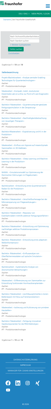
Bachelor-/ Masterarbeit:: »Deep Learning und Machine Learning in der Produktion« (25, 160)
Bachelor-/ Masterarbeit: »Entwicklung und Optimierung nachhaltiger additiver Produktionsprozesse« (25, 227)
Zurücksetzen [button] (13, 53)
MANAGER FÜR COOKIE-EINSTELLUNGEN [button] (25, 370)
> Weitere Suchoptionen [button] (20, 45)
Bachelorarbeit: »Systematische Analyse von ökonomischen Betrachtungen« (20, 268)
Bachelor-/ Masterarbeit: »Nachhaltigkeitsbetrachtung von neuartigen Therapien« (24, 119)
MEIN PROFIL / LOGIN (41, 13)
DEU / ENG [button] (23, 13)
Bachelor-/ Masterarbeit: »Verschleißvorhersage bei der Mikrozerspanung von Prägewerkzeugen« (24, 200)
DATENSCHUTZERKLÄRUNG (26, 359)
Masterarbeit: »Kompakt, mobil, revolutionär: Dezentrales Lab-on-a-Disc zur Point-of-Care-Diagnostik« (25, 92)
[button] (42, 6)
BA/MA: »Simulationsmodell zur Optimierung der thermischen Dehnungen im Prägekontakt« (22, 173)
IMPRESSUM (25, 365)
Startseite (7, 19)
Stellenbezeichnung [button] (10, 72)
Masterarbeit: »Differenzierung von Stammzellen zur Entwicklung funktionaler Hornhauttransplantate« (23, 282)
